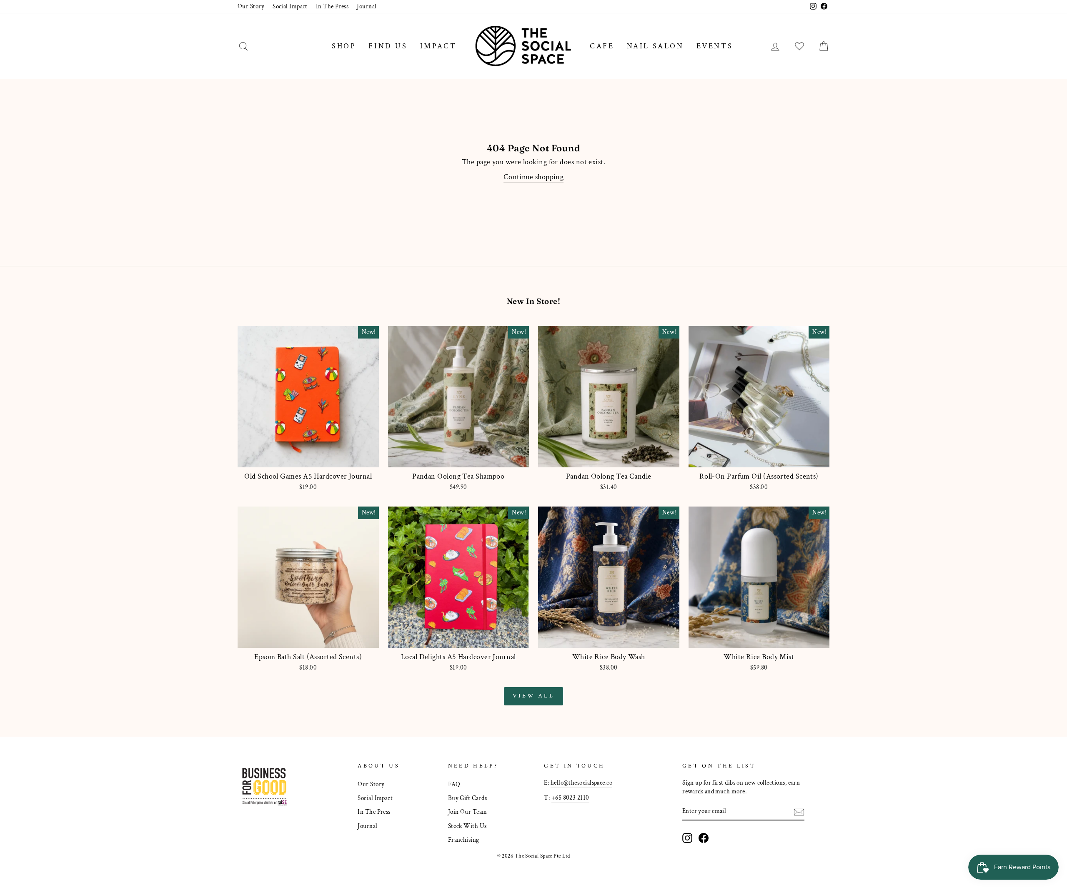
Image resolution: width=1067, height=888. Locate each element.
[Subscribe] (799, 811)
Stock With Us (467, 826)
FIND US (387, 46)
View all (533, 696)
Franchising (463, 839)
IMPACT (438, 46)
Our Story (251, 6)
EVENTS (714, 46)
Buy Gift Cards (467, 798)
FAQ (454, 784)
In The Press (332, 6)
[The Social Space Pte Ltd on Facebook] (704, 838)
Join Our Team (467, 812)
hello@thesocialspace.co (581, 782)
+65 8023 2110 (570, 797)
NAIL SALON (655, 46)
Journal (366, 6)
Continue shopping (533, 177)
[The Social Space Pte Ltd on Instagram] (687, 838)
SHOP (344, 46)
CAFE (602, 46)
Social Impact (290, 6)
